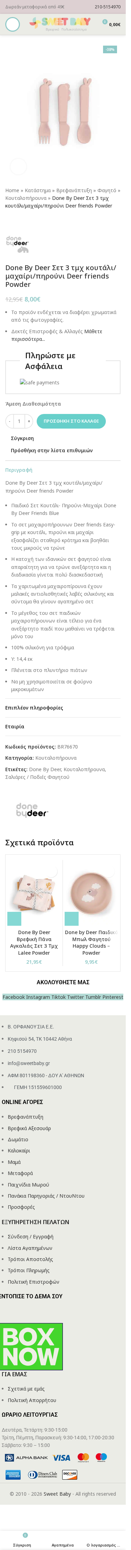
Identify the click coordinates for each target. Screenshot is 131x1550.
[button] (14, 919)
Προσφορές (21, 1207)
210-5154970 (108, 7)
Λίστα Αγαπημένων (30, 1248)
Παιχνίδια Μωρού (28, 1184)
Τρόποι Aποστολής (30, 1259)
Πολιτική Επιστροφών (33, 1281)
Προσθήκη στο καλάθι (71, 421)
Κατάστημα (38, 190)
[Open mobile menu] (12, 24)
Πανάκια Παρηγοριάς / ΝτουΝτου (46, 1195)
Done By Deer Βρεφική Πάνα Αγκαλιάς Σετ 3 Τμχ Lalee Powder (34, 942)
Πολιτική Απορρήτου (32, 1400)
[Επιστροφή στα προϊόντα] (18, 221)
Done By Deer (45, 769)
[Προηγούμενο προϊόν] (9, 221)
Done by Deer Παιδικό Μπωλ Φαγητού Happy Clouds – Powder (91, 942)
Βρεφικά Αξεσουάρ (29, 1128)
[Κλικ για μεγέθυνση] (18, 166)
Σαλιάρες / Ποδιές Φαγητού (37, 777)
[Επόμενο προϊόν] (26, 221)
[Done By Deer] (31, 810)
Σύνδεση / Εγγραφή (30, 1236)
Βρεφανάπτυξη (74, 190)
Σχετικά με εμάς (26, 1388)
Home (12, 190)
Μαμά (14, 1162)
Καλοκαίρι (19, 1150)
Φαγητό (106, 190)
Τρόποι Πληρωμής (29, 1270)
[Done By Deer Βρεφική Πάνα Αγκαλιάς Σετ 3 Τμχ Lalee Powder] (34, 894)
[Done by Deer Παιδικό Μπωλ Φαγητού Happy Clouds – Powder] (91, 894)
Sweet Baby (57, 1493)
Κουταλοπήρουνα (25, 198)
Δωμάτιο (18, 1139)
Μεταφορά (20, 1173)
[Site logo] (60, 24)
